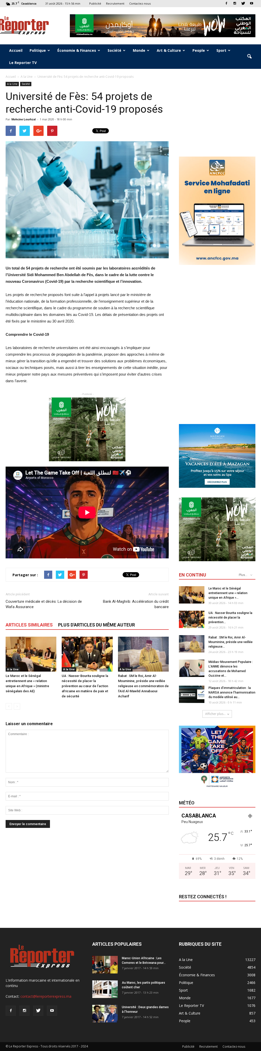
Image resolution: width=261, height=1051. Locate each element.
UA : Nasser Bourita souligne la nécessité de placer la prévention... (230, 617)
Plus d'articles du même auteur (96, 624)
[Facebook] (226, 3)
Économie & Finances (76, 50)
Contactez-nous (140, 3)
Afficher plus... (215, 714)
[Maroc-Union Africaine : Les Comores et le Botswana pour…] (105, 964)
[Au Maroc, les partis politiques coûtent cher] (105, 989)
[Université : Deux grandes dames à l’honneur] (105, 1013)
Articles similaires (29, 624)
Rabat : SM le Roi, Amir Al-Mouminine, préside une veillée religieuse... (230, 642)
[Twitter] (243, 3)
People (198, 50)
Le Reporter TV (23, 62)
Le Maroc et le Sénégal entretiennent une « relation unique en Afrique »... (227, 593)
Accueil (15, 50)
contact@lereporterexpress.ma (45, 996)
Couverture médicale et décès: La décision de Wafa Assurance (44, 604)
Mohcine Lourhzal (23, 119)
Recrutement (115, 3)
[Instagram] (235, 3)
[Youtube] (251, 3)
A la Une (12, 84)
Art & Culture (169, 50)
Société (114, 50)
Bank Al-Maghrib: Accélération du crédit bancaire (136, 604)
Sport (221, 50)
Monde (139, 50)
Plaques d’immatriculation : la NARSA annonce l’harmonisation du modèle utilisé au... (231, 692)
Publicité (95, 3)
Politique (38, 50)
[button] (249, 56)
